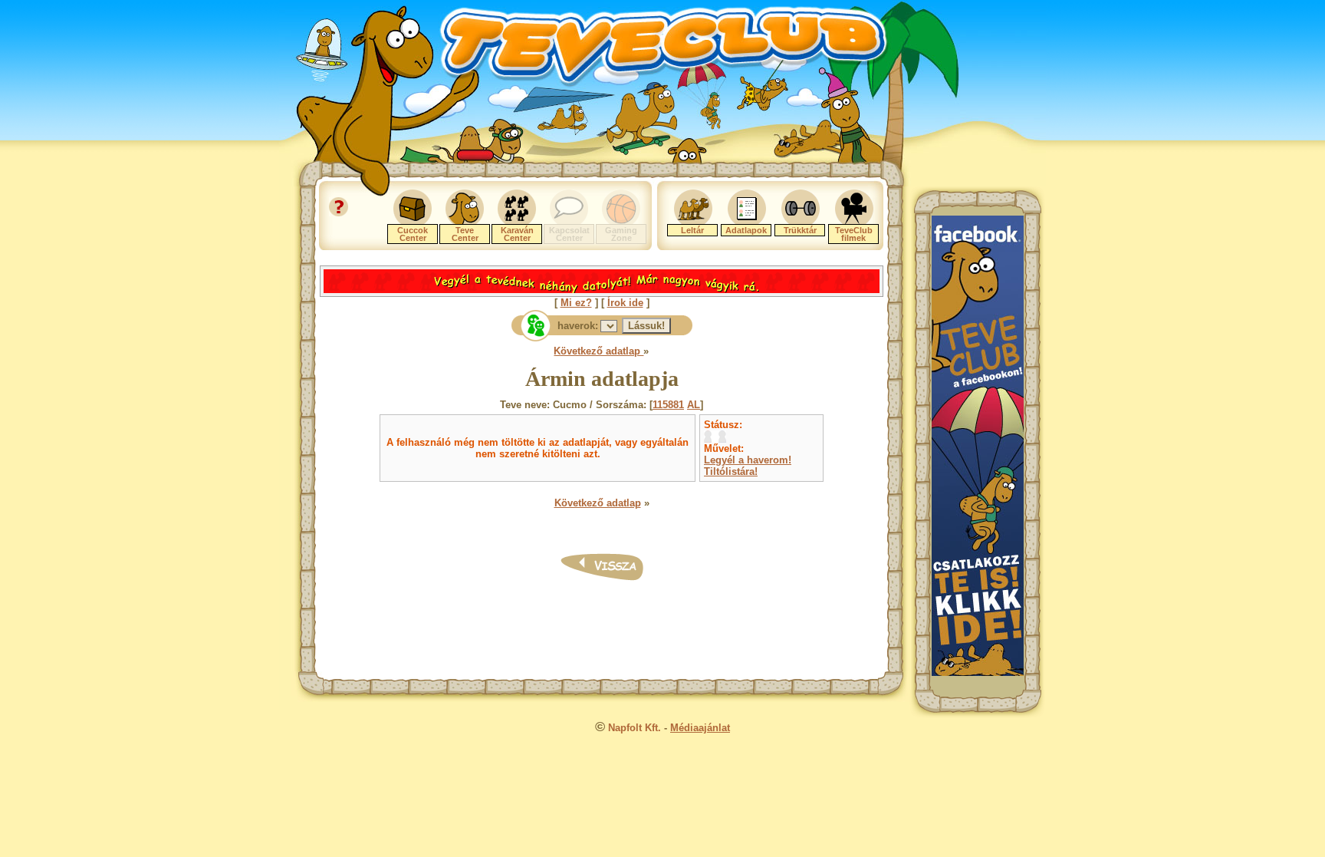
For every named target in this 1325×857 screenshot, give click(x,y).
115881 (668, 404)
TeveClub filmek (854, 234)
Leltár (692, 230)
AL (693, 404)
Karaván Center (517, 234)
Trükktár (800, 230)
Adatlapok (746, 230)
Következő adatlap (598, 351)
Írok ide (625, 302)
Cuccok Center (412, 234)
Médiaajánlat (700, 727)
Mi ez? (576, 302)
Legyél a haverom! (747, 460)
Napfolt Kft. (634, 727)
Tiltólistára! (731, 471)
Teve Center (465, 234)
